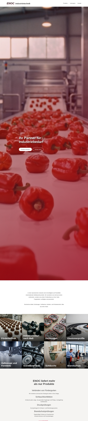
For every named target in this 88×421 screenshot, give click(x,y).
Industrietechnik (18, 3)
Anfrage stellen (38, 149)
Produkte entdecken (25, 149)
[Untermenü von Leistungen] (75, 3)
